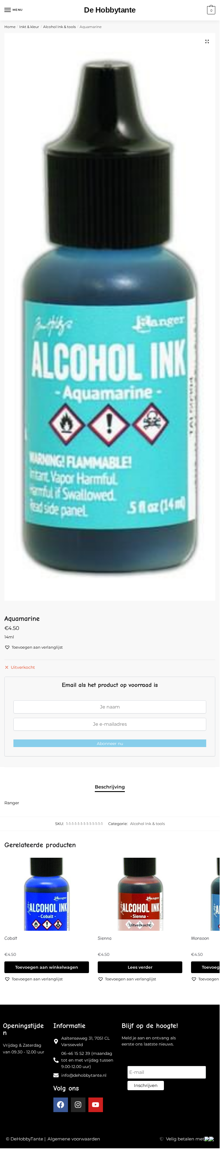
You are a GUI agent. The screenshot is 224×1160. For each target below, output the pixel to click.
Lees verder (140, 967)
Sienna (104, 938)
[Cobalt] (46, 894)
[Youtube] (95, 1105)
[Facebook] (60, 1105)
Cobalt (10, 938)
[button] (207, 41)
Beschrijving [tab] (110, 787)
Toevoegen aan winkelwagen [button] (46, 967)
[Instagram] (78, 1105)
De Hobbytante (110, 10)
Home (9, 27)
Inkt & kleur (29, 27)
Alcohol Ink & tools (59, 27)
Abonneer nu (110, 743)
